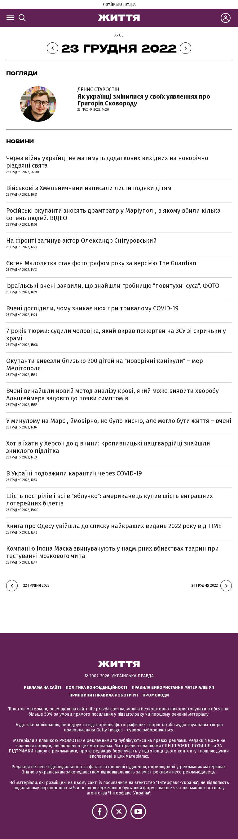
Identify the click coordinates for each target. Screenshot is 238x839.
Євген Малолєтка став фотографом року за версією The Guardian (101, 263)
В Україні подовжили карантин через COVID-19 (74, 473)
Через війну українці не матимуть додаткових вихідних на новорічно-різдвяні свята (108, 161)
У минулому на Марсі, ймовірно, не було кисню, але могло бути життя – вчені (118, 420)
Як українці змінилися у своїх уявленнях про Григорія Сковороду (143, 97)
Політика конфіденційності (96, 687)
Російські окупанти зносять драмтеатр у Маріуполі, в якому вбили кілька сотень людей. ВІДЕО (113, 214)
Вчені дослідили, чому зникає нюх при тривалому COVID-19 (92, 308)
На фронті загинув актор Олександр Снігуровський (81, 240)
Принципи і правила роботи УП (103, 695)
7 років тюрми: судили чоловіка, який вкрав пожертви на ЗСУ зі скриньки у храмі (116, 334)
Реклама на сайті (42, 687)
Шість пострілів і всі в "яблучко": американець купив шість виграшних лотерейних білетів (109, 499)
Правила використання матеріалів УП (173, 687)
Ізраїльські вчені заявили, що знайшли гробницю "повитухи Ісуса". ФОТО (112, 285)
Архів (119, 35)
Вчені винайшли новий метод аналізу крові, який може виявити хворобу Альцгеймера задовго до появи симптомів (112, 394)
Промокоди (156, 695)
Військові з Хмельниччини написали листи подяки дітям (88, 188)
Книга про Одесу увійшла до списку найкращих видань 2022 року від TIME (114, 526)
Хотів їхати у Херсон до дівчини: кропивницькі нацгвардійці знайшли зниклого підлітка (108, 447)
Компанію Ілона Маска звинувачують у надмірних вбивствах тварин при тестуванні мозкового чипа (112, 552)
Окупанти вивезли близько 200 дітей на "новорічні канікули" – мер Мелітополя (104, 364)
